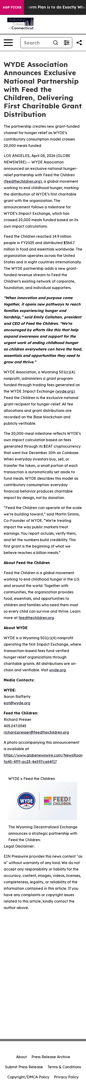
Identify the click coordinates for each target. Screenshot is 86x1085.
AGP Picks (12, 7)
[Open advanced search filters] (66, 42)
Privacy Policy (66, 1077)
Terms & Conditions (64, 1067)
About (21, 1057)
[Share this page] (79, 42)
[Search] (55, 42)
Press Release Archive (50, 1057)
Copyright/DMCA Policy (28, 1077)
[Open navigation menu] (8, 42)
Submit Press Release (24, 1067)
